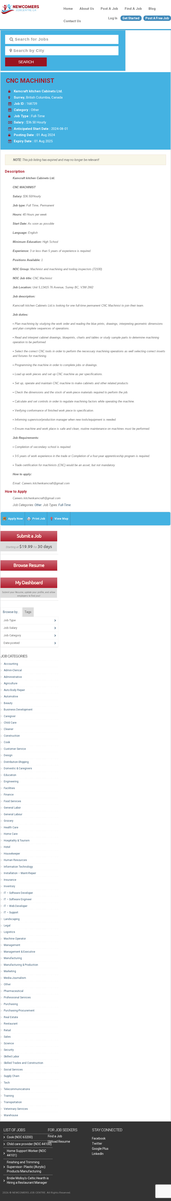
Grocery (8, 820)
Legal (7, 925)
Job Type (10, 620)
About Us (86, 9)
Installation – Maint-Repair (20, 873)
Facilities (9, 788)
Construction (12, 735)
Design (8, 755)
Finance (9, 794)
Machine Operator (15, 938)
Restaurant (11, 1023)
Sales (7, 1036)
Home (68, 9)
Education (10, 775)
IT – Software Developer (18, 892)
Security (9, 1049)
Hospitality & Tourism (17, 840)
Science (9, 1043)
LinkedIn (98, 1153)
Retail (7, 1030)
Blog (152, 9)
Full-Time (64, 505)
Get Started (130, 18)
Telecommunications (17, 1089)
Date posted (12, 643)
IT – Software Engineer (18, 899)
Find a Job (133, 9)
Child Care (10, 722)
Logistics (9, 932)
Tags (27, 612)
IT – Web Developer (15, 906)
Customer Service (15, 748)
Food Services (12, 801)
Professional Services (17, 997)
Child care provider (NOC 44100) (29, 1144)
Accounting (11, 663)
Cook (7, 742)
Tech (7, 1082)
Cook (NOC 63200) (20, 1137)
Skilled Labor (11, 1056)
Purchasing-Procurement (19, 1010)
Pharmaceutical (13, 991)
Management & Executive (19, 951)
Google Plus (100, 1148)
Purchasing (11, 1004)
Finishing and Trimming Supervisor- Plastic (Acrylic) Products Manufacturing (26, 1166)
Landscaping (12, 919)
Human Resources (15, 860)
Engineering (11, 781)
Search (26, 62)
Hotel (7, 847)
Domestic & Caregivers (18, 768)
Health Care (11, 827)
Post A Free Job (157, 18)
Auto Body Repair (14, 690)
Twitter (97, 1143)
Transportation (13, 1102)
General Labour (13, 814)
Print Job (38, 518)
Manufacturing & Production (21, 964)
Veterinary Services (16, 1108)
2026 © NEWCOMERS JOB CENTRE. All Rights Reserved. (36, 1192)
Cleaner (8, 729)
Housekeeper (12, 853)
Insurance (10, 879)
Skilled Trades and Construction (23, 1062)
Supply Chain (11, 1076)
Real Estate (11, 1017)
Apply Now (15, 518)
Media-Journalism (15, 977)
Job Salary (10, 627)
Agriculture (10, 683)
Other (38, 505)
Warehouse (11, 1115)
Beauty (8, 703)
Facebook (99, 1138)
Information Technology (18, 866)
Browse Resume (28, 565)
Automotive (11, 696)
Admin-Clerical (13, 670)
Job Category (12, 635)
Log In (112, 18)
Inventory (9, 886)
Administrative (13, 677)
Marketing (10, 971)
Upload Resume (59, 1141)
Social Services (13, 1069)
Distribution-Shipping (16, 762)
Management (12, 945)
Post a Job (109, 9)
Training (9, 1095)
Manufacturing (13, 958)
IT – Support (11, 912)
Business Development (18, 709)
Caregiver (10, 716)
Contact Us (72, 21)
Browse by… (11, 612)
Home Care (11, 833)
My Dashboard (29, 582)
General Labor (12, 807)
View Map (61, 518)
